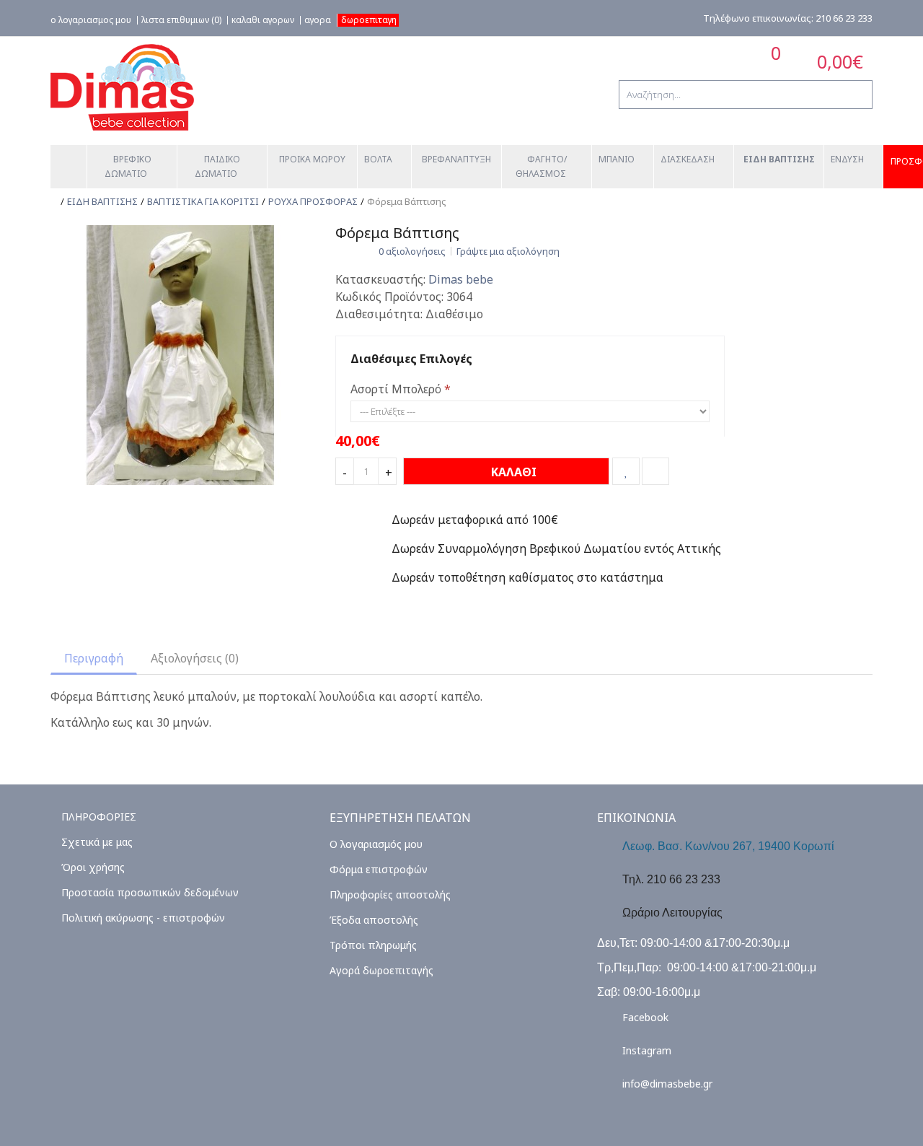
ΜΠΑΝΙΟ (617, 159)
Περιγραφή (93, 658)
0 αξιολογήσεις (412, 251)
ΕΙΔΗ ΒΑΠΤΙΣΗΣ (779, 159)
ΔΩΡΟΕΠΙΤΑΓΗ (369, 20)
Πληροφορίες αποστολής (390, 894)
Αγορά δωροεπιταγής (381, 970)
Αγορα (317, 20)
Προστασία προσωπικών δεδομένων (150, 892)
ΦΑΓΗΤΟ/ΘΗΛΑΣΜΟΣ (541, 166)
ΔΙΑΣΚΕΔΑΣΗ (688, 159)
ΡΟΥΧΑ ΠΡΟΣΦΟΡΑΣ (313, 201)
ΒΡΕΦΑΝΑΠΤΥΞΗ (456, 159)
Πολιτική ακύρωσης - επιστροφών (143, 917)
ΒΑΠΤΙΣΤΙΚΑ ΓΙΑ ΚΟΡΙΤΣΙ (203, 201)
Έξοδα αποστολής (374, 920)
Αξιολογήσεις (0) (195, 658)
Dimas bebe (460, 279)
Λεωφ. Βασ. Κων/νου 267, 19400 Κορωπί (728, 846)
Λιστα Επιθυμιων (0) (181, 20)
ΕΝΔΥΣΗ (847, 159)
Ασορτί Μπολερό (395, 389)
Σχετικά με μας (97, 842)
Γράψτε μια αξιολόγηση (508, 251)
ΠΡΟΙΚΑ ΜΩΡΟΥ (312, 159)
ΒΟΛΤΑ (378, 159)
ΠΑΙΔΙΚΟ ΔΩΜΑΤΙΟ (218, 166)
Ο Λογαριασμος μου (90, 20)
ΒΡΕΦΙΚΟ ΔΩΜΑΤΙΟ (129, 166)
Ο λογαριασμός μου (376, 844)
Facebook (645, 1017)
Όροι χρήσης (93, 867)
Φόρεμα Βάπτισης (406, 201)
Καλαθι (512, 472)
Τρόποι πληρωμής (373, 945)
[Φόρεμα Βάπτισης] (180, 354)
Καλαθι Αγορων (262, 20)
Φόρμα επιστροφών (379, 869)
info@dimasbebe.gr (667, 1083)
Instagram (646, 1050)
